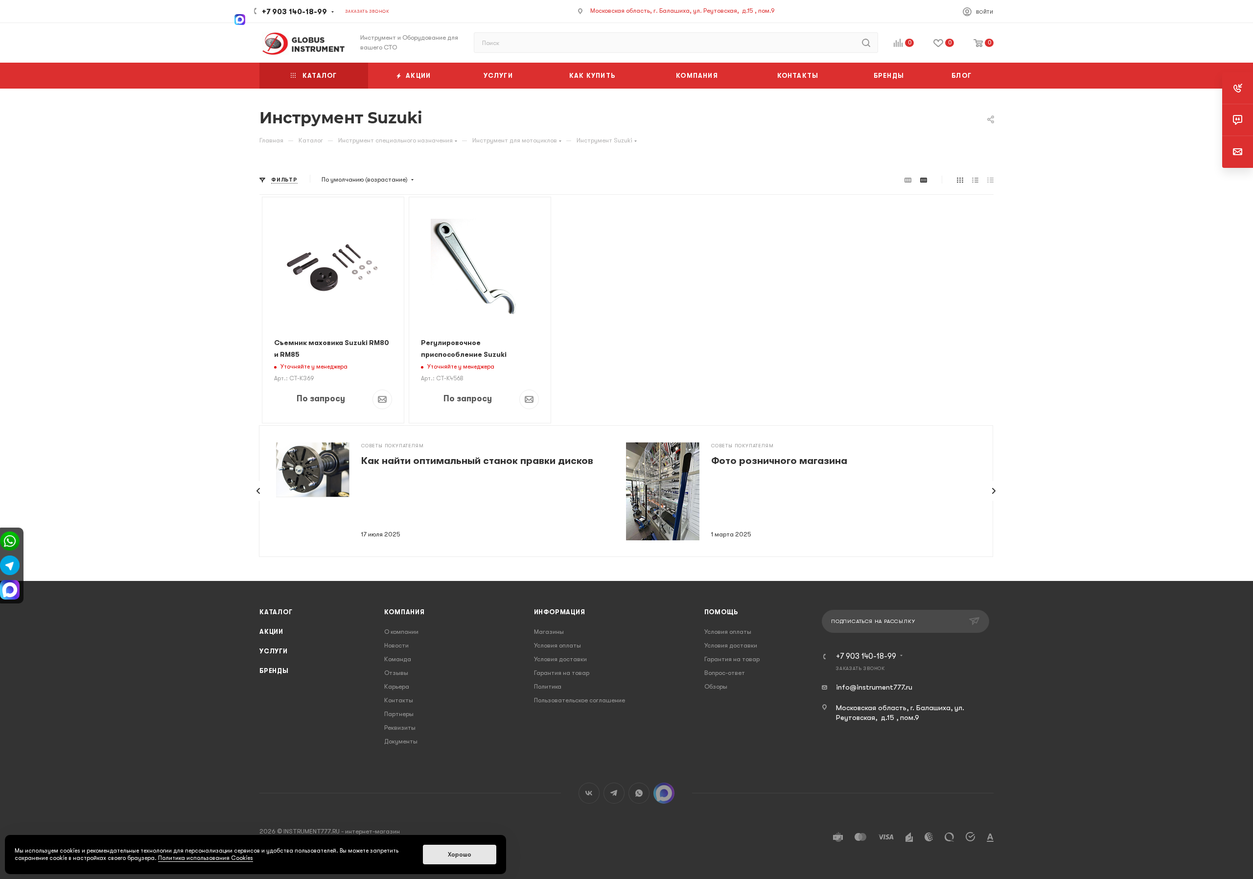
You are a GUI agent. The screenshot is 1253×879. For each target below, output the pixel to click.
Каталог (276, 612)
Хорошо (459, 854)
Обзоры (715, 686)
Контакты (398, 700)
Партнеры (399, 713)
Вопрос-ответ (724, 672)
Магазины (549, 631)
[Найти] (866, 42)
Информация (559, 612)
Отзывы (396, 672)
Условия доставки (560, 659)
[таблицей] (990, 179)
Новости (396, 645)
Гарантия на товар (561, 672)
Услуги (273, 651)
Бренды (274, 670)
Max (663, 793)
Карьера (396, 686)
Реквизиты (400, 727)
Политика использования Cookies (205, 858)
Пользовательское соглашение (579, 700)
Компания (404, 612)
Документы (401, 741)
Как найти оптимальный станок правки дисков (477, 460)
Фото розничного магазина (779, 460)
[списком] (975, 179)
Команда (397, 659)
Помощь (721, 612)
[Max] (239, 18)
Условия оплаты (557, 645)
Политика (547, 686)
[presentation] (258, 491)
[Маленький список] (908, 179)
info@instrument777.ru (874, 687)
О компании (401, 631)
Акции (271, 631)
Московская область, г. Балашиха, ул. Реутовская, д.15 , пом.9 (682, 10)
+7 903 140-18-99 (294, 11)
